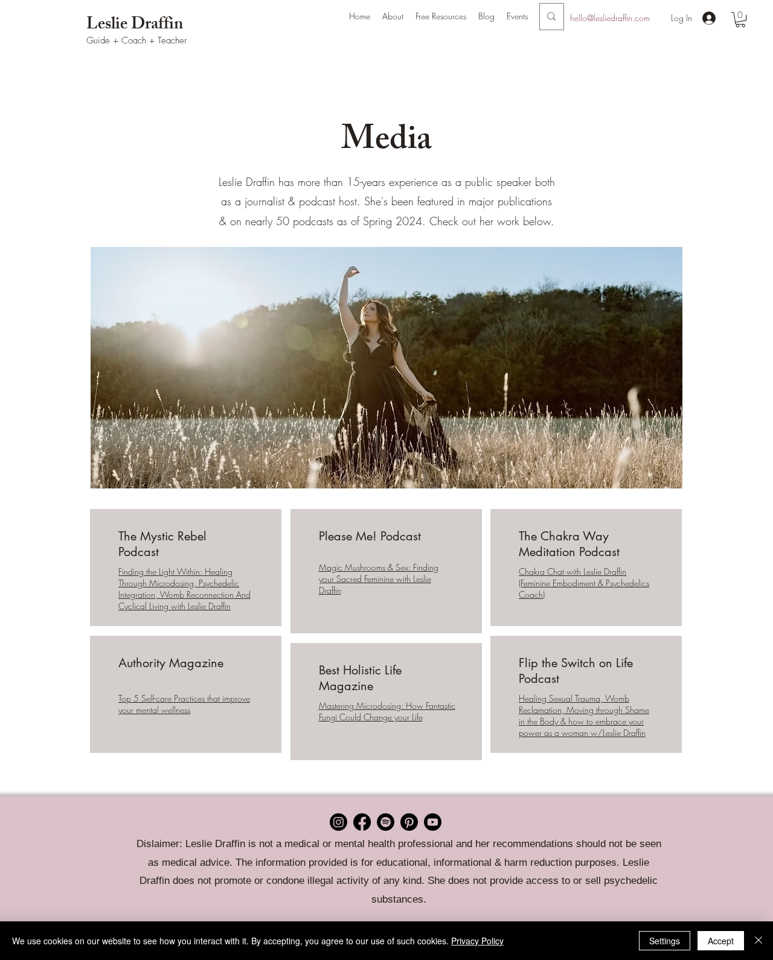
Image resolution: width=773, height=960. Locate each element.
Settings (664, 941)
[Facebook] (362, 822)
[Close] (758, 940)
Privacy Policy (477, 941)
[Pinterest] (409, 822)
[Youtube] (432, 822)
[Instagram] (338, 822)
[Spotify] (385, 822)
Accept (721, 941)
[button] (392, 16)
